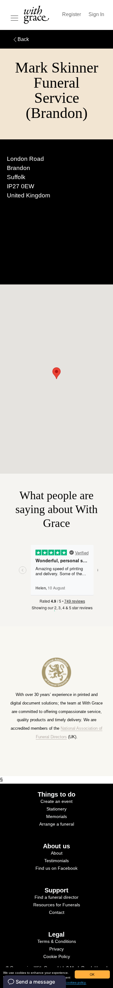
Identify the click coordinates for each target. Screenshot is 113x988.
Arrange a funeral (56, 824)
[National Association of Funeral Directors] (56, 687)
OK (92, 974)
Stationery (56, 808)
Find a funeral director (56, 897)
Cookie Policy (56, 956)
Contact (56, 912)
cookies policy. (76, 982)
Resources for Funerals (56, 904)
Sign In (96, 14)
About (56, 853)
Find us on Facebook (56, 868)
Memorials (56, 816)
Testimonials (56, 860)
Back (23, 39)
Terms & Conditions (56, 941)
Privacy (56, 948)
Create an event (56, 801)
